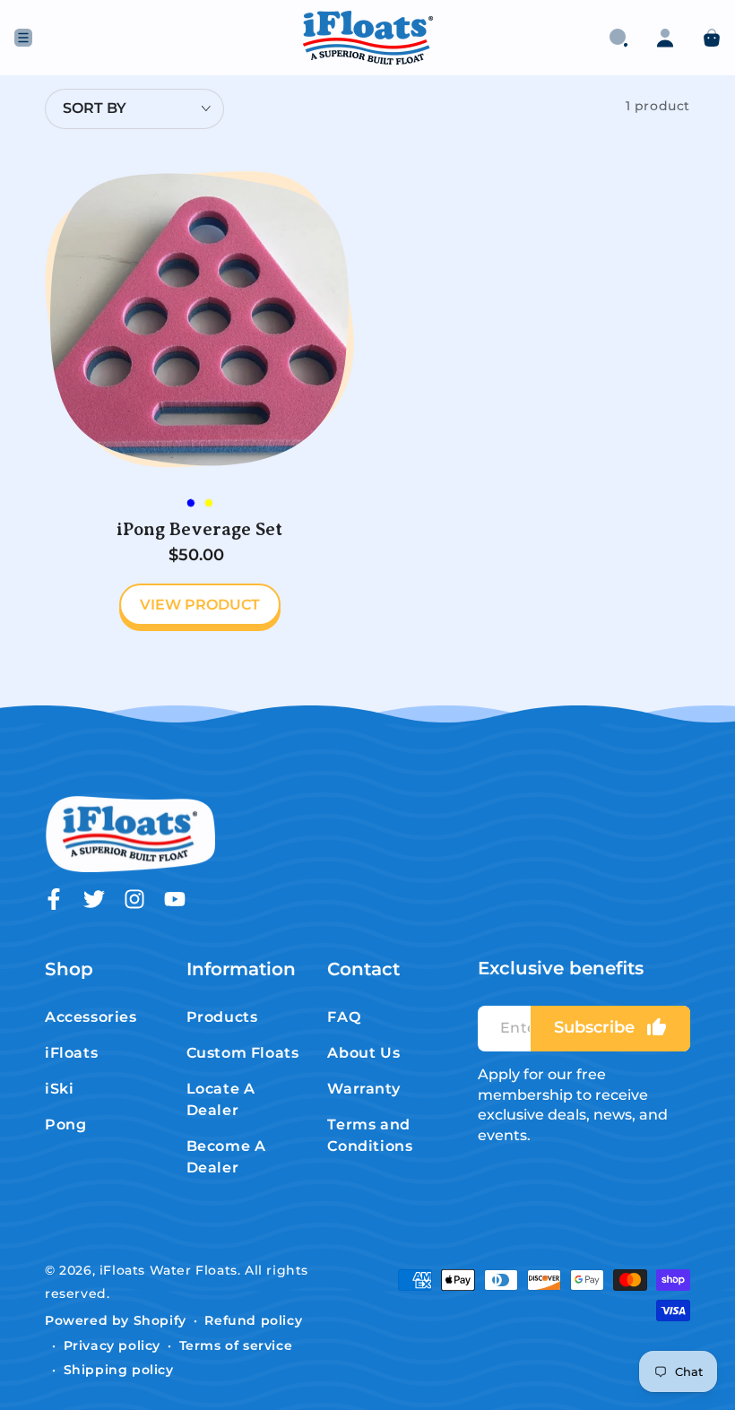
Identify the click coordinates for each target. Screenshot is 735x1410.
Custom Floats (242, 1052)
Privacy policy (112, 1345)
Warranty (363, 1088)
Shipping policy (119, 1370)
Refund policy (253, 1320)
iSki (59, 1088)
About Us (363, 1052)
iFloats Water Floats (168, 1270)
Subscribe (594, 1027)
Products (222, 1016)
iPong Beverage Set (199, 529)
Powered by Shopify (115, 1320)
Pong (65, 1124)
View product (200, 604)
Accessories (91, 1016)
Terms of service (236, 1345)
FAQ (343, 1016)
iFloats (71, 1052)
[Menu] (23, 37)
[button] (618, 37)
